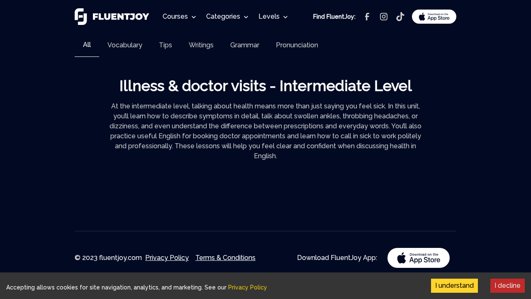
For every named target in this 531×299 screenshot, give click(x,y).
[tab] (87, 45)
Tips (165, 45)
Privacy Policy (167, 258)
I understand (454, 285)
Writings (201, 45)
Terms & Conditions (225, 258)
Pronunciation (297, 45)
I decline (507, 285)
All (87, 45)
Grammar (244, 45)
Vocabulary (124, 45)
